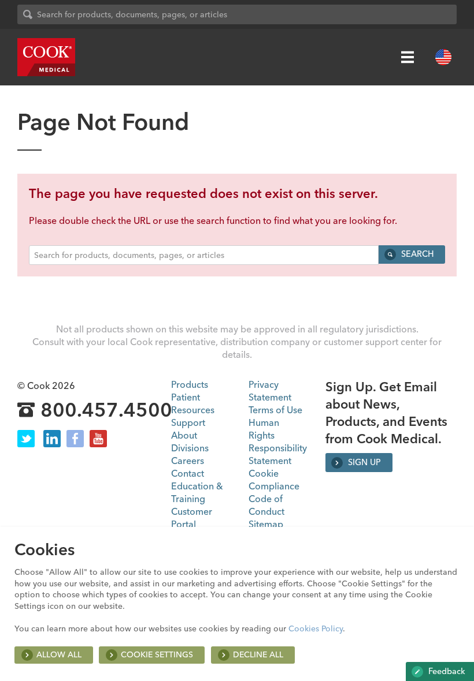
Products (189, 384)
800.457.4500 (106, 410)
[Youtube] (98, 438)
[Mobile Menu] (407, 57)
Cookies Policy (315, 628)
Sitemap (266, 524)
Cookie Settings (157, 654)
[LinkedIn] (52, 438)
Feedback (445, 671)
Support (188, 422)
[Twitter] (26, 438)
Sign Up (363, 462)
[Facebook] (75, 438)
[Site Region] (443, 57)
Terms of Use (275, 410)
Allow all (59, 654)
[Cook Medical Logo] (46, 57)
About (184, 435)
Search (416, 254)
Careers (187, 460)
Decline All (258, 654)
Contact (187, 473)
